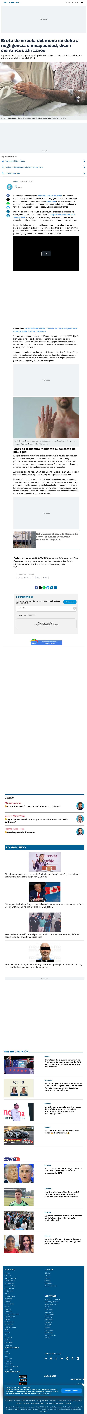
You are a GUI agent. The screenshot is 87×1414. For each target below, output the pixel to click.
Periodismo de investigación (9, 1282)
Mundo (16, 181)
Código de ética (42, 1401)
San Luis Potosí (50, 1286)
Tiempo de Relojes (11, 1366)
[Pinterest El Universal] (72, 1358)
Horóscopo (49, 1332)
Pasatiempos (50, 1330)
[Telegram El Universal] (46, 1358)
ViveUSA (48, 1325)
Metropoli (8, 1299)
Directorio (9, 1401)
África (37, 577)
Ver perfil (19, 188)
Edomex (48, 1273)
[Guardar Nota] (8, 215)
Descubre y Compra (52, 1299)
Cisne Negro (8, 1369)
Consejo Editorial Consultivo (24, 1401)
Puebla (47, 1278)
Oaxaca (47, 1275)
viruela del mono (24, 577)
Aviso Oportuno (50, 1304)
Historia (18, 1403)
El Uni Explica (9, 1286)
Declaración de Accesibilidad (33, 1403)
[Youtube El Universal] (61, 1358)
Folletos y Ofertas (51, 1302)
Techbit (7, 1332)
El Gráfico (48, 1317)
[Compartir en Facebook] (8, 195)
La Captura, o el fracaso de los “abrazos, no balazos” (33, 806)
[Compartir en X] (8, 199)
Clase (6, 1351)
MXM (6, 1329)
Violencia (53, 1401)
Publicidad (62, 1401)
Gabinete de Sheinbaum (9, 1290)
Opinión (9, 798)
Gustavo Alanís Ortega (15, 816)
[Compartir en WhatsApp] (8, 203)
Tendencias (8, 1324)
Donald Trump (9, 1296)
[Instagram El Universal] (67, 1358)
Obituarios (49, 1309)
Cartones (7, 1309)
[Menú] (81, 2)
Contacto (68, 1403)
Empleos (48, 1307)
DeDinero (48, 1322)
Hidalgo (48, 1281)
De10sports (49, 1320)
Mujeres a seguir (10, 1278)
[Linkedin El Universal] (78, 1358)
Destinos (7, 1340)
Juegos (47, 1327)
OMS (45, 577)
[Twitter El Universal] (56, 1358)
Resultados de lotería (50, 1336)
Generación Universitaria (49, 1313)
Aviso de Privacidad (74, 1401)
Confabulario (9, 1322)
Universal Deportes (11, 1314)
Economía (8, 1311)
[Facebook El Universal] (51, 1358)
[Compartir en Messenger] (8, 207)
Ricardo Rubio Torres (14, 829)
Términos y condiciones (54, 1403)
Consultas (8, 1345)
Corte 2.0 (7, 1275)
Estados (7, 1301)
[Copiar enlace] (8, 211)
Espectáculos (9, 1317)
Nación (7, 1273)
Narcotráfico (9, 1304)
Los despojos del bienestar (21, 832)
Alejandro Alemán (13, 803)
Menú (6, 1335)
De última (8, 1337)
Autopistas (8, 1342)
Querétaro (48, 1283)
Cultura (7, 1319)
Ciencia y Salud (10, 1327)
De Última (8, 1359)
